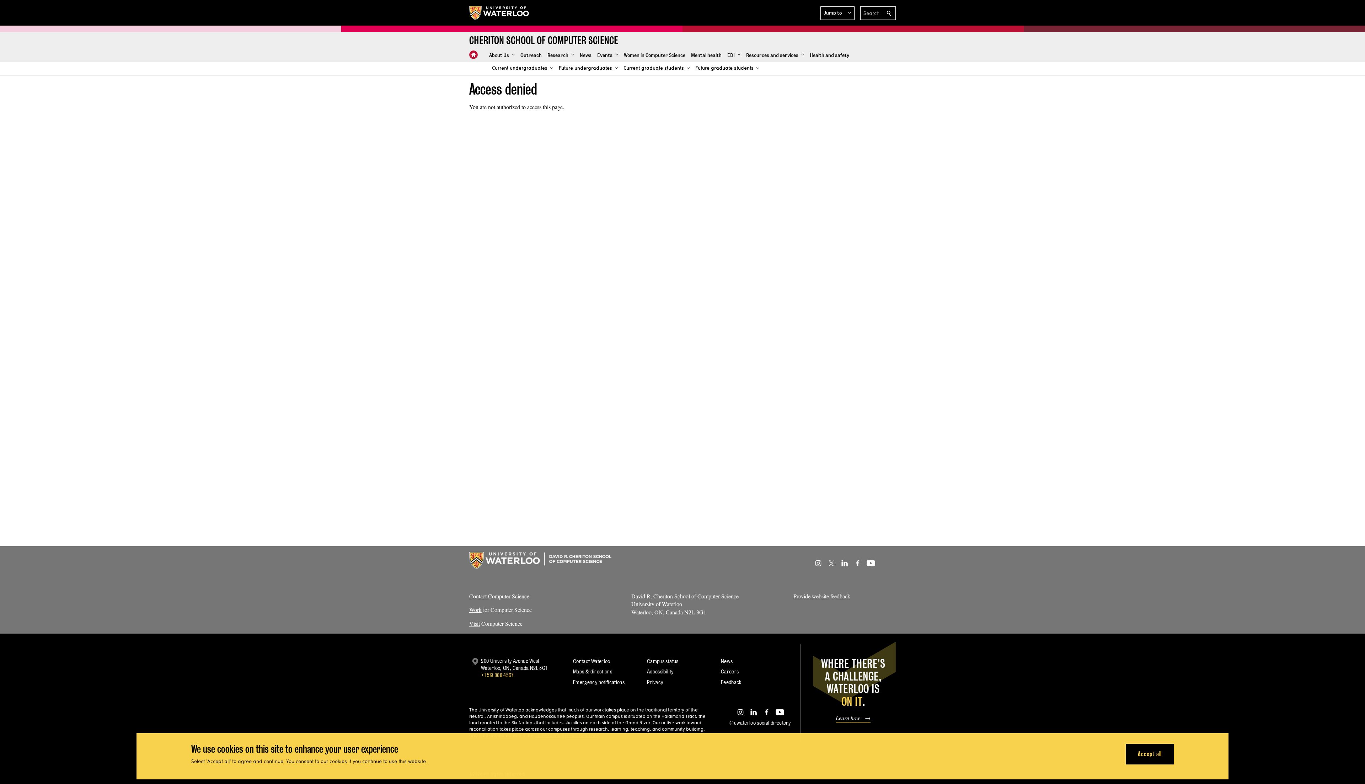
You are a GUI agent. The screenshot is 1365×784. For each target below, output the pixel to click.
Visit (474, 623)
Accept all (1150, 754)
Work (475, 609)
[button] (837, 13)
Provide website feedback (821, 596)
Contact (478, 596)
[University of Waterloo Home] (499, 13)
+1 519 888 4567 (497, 675)
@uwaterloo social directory (760, 723)
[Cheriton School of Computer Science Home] (473, 54)
